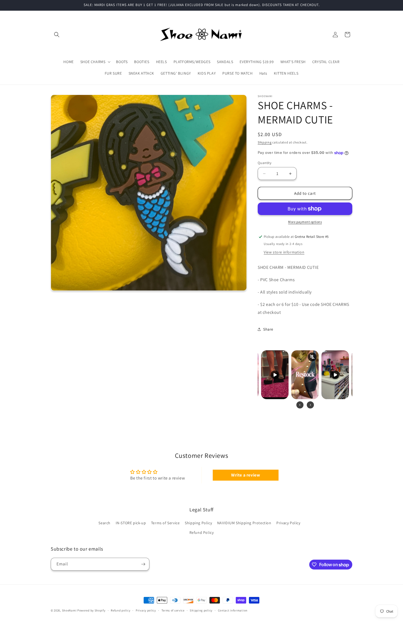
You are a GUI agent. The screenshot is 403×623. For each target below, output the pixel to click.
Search (104, 522)
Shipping (265, 142)
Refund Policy (201, 532)
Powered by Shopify (91, 610)
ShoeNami (69, 610)
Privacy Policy (288, 522)
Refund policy (120, 610)
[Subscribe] (143, 564)
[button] (57, 35)
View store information (284, 252)
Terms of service (173, 610)
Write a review (245, 475)
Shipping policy (201, 610)
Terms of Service (165, 522)
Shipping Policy (198, 522)
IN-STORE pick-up (131, 522)
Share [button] (268, 329)
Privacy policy (146, 610)
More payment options (305, 222)
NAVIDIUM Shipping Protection (244, 522)
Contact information (233, 610)
